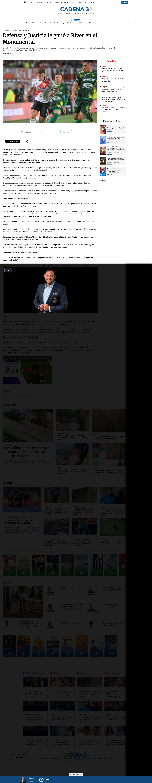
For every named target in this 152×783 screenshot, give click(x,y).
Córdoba (76, 13)
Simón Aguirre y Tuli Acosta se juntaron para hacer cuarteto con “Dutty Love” (113, 80)
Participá (124, 2)
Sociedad (107, 105)
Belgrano (34, 23)
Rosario (84, 13)
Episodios (109, 131)
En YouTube (79, 2)
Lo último (112, 61)
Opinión (43, 2)
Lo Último (60, 13)
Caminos (37, 2)
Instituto (41, 23)
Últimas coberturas (60, 2)
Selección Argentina (72, 23)
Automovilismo (100, 23)
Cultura (107, 86)
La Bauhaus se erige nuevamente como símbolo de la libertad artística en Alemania (113, 89)
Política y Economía (110, 66)
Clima (85, 2)
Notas (124, 23)
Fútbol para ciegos (116, 23)
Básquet (91, 23)
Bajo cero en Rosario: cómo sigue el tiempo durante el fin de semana (113, 109)
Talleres (28, 23)
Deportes (30, 2)
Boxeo (107, 23)
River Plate (57, 23)
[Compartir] (27, 141)
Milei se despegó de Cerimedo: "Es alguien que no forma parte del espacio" (113, 70)
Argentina (67, 13)
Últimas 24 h (70, 2)
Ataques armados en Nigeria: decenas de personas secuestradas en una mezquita (114, 99)
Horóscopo (92, 2)
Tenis (86, 23)
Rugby (63, 23)
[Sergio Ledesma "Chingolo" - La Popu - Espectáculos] (103, 129)
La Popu (107, 76)
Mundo (92, 13)
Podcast (103, 180)
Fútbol (81, 23)
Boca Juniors (48, 23)
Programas (50, 2)
